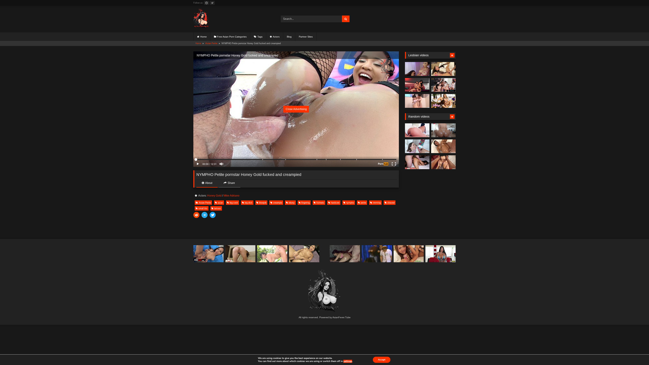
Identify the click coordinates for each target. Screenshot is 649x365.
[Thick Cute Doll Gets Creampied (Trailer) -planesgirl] (345, 253)
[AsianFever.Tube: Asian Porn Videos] (201, 19)
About (208, 182)
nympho (350, 202)
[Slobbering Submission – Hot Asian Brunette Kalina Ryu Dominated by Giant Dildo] (443, 69)
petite (363, 202)
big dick (248, 202)
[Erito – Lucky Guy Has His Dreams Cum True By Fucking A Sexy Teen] (240, 253)
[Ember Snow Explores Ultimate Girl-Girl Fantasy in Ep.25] (417, 85)
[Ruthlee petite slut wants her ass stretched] (443, 130)
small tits (202, 208)
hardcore (335, 202)
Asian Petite (211, 43)
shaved (390, 202)
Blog (289, 36)
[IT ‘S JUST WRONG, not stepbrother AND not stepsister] (377, 253)
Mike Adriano (231, 195)
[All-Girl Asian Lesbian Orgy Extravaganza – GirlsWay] (443, 85)
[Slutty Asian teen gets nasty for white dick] (417, 162)
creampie (277, 202)
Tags (259, 36)
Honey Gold (214, 195)
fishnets (320, 202)
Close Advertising (296, 109)
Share (231, 182)
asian (220, 202)
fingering (305, 202)
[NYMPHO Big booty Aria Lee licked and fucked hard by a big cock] (417, 146)
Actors (276, 36)
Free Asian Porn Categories (232, 36)
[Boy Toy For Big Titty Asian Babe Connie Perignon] (440, 253)
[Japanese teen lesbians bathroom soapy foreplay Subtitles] (417, 101)
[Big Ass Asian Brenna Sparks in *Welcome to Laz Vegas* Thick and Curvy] (417, 130)
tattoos (217, 208)
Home (203, 36)
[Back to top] (638, 355)
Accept (381, 359)
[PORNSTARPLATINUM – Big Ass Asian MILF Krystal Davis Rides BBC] (443, 162)
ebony (292, 202)
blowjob (262, 202)
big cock (234, 202)
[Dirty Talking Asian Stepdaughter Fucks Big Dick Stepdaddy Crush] (304, 253)
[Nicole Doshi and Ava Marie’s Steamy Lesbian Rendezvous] (417, 69)
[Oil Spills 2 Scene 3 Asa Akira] (443, 146)
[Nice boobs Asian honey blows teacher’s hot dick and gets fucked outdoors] (272, 253)
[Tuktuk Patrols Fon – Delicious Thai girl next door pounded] (409, 253)
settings (347, 361)
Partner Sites (306, 36)
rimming (377, 202)
